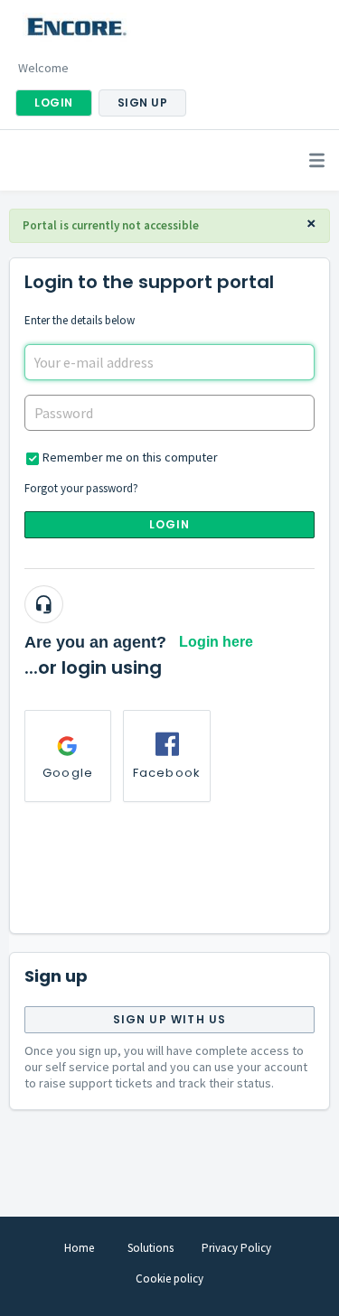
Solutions (150, 1247)
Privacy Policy (236, 1247)
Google (67, 772)
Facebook (167, 772)
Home (79, 1247)
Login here (216, 641)
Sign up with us (170, 1019)
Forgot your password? (81, 488)
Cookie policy (169, 1278)
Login (170, 524)
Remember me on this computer (130, 457)
